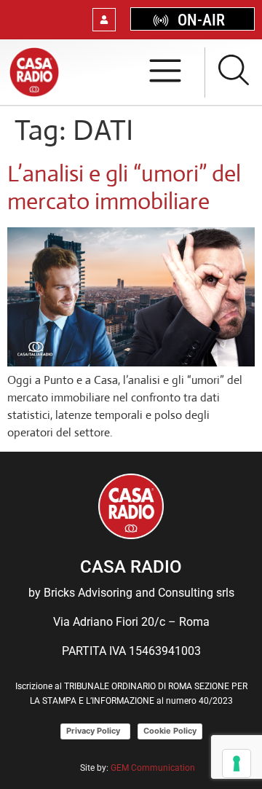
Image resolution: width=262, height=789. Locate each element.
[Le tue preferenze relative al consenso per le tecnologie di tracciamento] (236, 763)
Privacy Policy (95, 731)
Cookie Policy (169, 731)
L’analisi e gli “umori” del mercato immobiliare (124, 187)
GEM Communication (154, 768)
